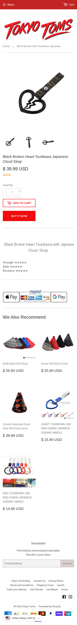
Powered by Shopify (50, 606)
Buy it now (19, 216)
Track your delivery (17, 589)
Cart (71, 4)
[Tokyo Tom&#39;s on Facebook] (64, 597)
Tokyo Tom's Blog (20, 580)
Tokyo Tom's (29, 606)
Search (60, 585)
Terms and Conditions (21, 585)
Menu (10, 4)
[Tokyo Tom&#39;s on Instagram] (70, 597)
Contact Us (39, 580)
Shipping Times (45, 585)
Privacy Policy (56, 580)
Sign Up (67, 563)
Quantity (8, 185)
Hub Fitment (36, 589)
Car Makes (52, 589)
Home (6, 46)
